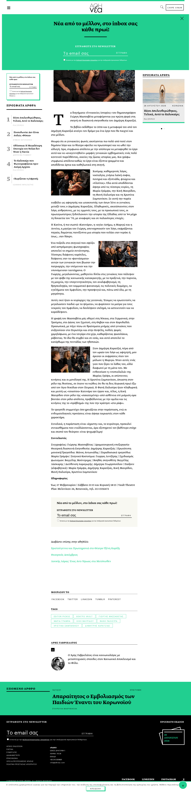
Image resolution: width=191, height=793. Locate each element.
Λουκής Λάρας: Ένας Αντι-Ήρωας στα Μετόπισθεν (81, 561)
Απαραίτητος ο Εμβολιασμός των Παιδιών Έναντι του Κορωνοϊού (93, 699)
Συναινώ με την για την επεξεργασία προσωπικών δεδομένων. (21, 94)
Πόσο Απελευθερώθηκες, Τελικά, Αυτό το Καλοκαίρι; (28, 119)
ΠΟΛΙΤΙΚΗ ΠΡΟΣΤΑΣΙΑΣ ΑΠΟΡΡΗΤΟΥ (21, 764)
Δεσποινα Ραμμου (22, 155)
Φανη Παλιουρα (108, 620)
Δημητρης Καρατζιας (97, 625)
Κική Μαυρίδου (85, 620)
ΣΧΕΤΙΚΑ (9, 749)
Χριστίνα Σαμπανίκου (66, 625)
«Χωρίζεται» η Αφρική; (25, 178)
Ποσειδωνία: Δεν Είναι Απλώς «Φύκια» (26, 134)
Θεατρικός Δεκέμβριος (64, 555)
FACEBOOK (128, 779)
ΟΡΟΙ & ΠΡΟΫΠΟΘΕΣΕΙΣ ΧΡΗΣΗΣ (20, 761)
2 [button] (164, 128)
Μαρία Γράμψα (62, 620)
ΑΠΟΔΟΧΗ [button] (95, 788)
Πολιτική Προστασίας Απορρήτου (80, 521)
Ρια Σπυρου (18, 125)
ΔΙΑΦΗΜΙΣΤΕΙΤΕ (13, 755)
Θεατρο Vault (84, 616)
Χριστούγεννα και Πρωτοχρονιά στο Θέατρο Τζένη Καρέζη (85, 548)
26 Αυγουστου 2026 (155, 105)
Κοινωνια (177, 105)
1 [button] (161, 128)
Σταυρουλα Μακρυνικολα (64, 708)
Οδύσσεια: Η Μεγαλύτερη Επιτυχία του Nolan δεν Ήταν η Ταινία (27, 149)
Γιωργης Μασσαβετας (111, 616)
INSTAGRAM (168, 779)
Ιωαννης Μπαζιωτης (23, 184)
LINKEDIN (148, 779)
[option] (164, 101)
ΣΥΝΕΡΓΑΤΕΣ (11, 752)
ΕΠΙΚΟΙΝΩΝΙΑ (12, 758)
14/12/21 (56, 689)
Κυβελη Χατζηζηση (22, 139)
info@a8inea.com (57, 762)
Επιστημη (135, 689)
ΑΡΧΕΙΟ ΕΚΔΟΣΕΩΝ (14, 746)
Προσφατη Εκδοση (172, 722)
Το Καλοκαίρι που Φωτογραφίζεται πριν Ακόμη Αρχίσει (26, 164)
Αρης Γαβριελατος (64, 642)
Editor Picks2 (62, 616)
